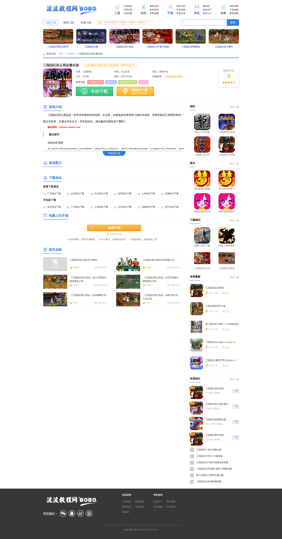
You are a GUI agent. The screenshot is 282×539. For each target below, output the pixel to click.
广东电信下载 (54, 193)
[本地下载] (94, 91)
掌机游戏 (154, 9)
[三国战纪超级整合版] (196, 423)
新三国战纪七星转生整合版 (210, 475)
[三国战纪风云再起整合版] (196, 408)
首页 (61, 54)
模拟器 (206, 6)
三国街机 (127, 9)
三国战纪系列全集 (214, 388)
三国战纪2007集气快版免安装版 (212, 462)
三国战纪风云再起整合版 (216, 404)
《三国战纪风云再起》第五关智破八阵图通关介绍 (161, 279)
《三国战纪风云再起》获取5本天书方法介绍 (160, 297)
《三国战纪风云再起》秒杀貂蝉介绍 (88, 295)
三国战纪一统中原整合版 (208, 449)
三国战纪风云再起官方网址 (83, 260)
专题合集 (180, 13)
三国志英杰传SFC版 (215, 306)
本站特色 (170, 507)
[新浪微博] (80, 513)
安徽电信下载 (172, 193)
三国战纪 (127, 6)
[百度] (89, 513)
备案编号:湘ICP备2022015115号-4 (141, 530)
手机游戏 (139, 507)
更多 (232, 107)
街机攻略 (154, 13)
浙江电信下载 (172, 207)
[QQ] (72, 513)
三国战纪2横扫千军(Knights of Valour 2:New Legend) (220, 360)
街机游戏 (126, 495)
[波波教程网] (71, 10)
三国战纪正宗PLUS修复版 (209, 456)
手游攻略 (180, 9)
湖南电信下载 (148, 207)
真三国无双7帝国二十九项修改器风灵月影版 (222, 324)
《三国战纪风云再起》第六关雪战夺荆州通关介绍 (88, 279)
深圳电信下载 (125, 193)
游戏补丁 (207, 9)
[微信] (63, 513)
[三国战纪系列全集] (196, 392)
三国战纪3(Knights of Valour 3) (220, 342)
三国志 (143, 82)
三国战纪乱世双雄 (214, 288)
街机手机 (180, 6)
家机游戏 (154, 6)
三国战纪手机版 (128, 82)
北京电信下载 (101, 193)
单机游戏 (158, 495)
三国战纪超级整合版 (215, 419)
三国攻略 (127, 13)
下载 (235, 391)
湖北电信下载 (54, 207)
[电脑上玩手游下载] (135, 91)
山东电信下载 (77, 193)
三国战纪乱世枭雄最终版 (208, 481)
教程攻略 (234, 13)
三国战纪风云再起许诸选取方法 (159, 260)
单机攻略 (234, 6)
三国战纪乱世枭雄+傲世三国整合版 (214, 469)
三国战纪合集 (95, 82)
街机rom (207, 13)
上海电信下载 (148, 193)
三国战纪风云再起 (173, 76)
